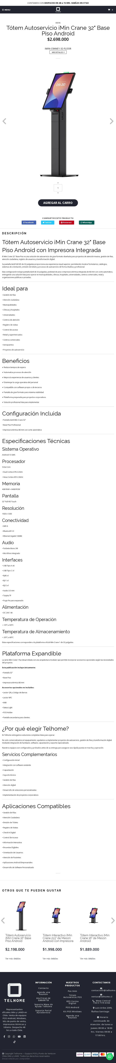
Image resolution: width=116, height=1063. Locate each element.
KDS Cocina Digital (72, 1002)
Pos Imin (72, 991)
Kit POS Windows (72, 1012)
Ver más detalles (13, 959)
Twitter (48, 222)
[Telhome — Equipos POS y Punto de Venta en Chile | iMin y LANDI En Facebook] (4, 1036)
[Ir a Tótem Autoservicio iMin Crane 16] (20, 915)
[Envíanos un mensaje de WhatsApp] (109, 1056)
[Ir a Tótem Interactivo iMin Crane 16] (95, 915)
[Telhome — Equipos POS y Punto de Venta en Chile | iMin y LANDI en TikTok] (14, 1041)
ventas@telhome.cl (101, 996)
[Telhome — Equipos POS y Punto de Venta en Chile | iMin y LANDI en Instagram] (9, 1036)
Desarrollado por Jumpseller (16, 1059)
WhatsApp (87, 222)
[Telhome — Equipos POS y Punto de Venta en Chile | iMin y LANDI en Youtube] (19, 1036)
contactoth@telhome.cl (102, 990)
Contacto (43, 988)
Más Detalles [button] (57, 52)
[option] (58, 121)
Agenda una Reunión (43, 993)
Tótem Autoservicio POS (72, 996)
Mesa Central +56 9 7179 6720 (101, 1002)
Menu (7, 10)
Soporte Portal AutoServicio (43, 1012)
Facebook (29, 222)
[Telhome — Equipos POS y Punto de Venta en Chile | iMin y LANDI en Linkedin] (24, 1036)
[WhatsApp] (14, 1036)
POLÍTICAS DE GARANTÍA (43, 999)
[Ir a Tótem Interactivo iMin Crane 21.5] (58, 915)
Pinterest (67, 222)
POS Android (72, 1007)
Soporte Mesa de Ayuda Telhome (43, 1005)
